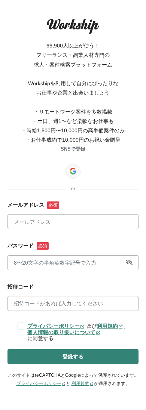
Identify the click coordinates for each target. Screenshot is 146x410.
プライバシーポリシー (53, 326)
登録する (73, 357)
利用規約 (107, 326)
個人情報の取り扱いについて (61, 332)
